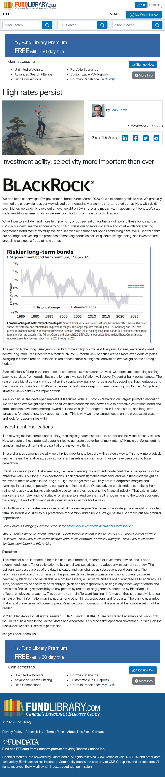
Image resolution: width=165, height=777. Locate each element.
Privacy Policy (12, 732)
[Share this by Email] (156, 138)
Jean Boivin (119, 110)
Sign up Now (144, 64)
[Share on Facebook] (135, 138)
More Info (145, 75)
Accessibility (34, 732)
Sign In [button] (140, 4)
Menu (114, 14)
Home (6, 14)
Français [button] (154, 4)
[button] (47, 25)
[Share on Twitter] (146, 138)
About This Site (78, 732)
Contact (98, 732)
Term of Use (55, 732)
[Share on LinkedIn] (125, 138)
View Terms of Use (111, 757)
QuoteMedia (60, 757)
